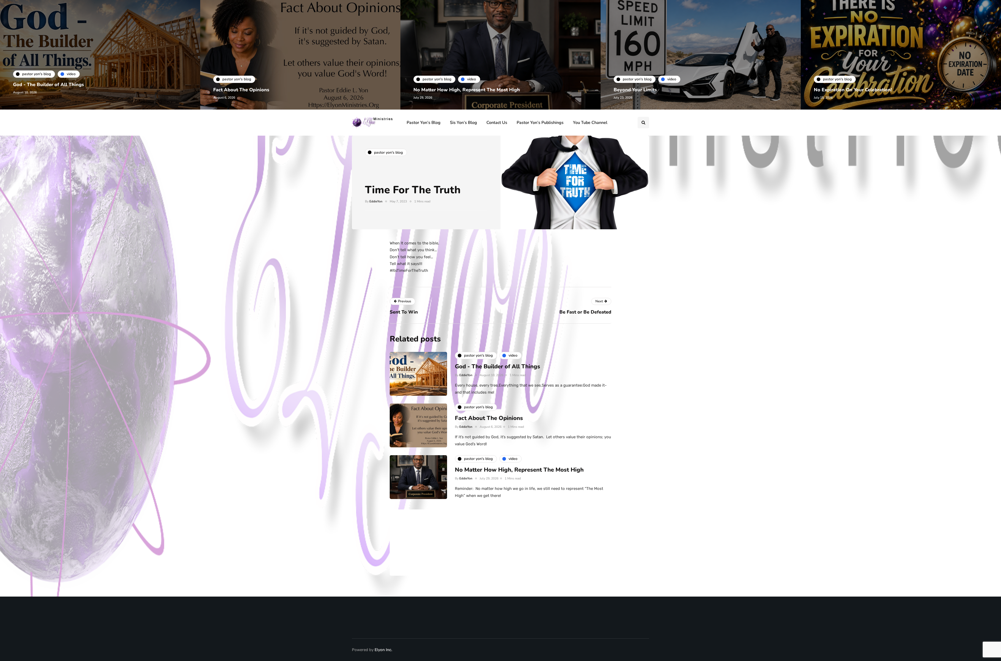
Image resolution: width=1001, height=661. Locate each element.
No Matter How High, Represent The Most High (466, 90)
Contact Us (496, 122)
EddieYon (375, 201)
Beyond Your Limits (635, 90)
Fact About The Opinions (241, 90)
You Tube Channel (590, 122)
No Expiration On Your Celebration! (853, 90)
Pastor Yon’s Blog (424, 122)
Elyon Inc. (383, 649)
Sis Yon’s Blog (463, 122)
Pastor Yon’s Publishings (540, 122)
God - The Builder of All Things (48, 84)
